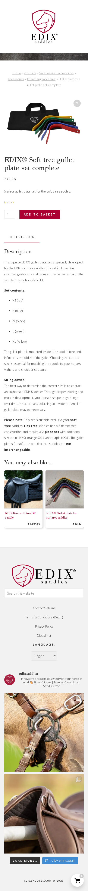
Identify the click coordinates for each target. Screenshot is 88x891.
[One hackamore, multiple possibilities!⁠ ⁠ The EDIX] (44, 732)
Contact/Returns (44, 608)
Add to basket (40, 214)
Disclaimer (44, 636)
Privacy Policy (44, 626)
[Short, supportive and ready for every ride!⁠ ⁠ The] (44, 814)
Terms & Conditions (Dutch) (44, 617)
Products (30, 73)
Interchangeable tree (41, 79)
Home (16, 73)
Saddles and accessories (56, 73)
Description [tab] (22, 237)
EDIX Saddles (44, 27)
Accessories (16, 79)
